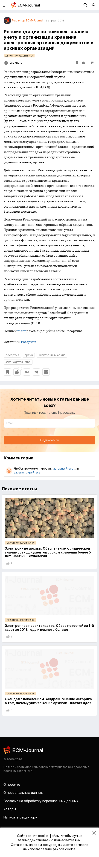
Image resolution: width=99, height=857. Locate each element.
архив (29, 355)
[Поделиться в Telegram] (36, 372)
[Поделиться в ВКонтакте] (26, 372)
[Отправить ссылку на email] (46, 372)
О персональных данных (23, 793)
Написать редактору (20, 817)
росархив (12, 355)
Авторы (9, 809)
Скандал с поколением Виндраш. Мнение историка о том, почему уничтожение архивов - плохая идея (48, 701)
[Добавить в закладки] (7, 372)
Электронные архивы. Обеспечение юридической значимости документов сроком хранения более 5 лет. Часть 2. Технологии (48, 552)
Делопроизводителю (19, 55)
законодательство (18, 362)
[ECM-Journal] (23, 750)
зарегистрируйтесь (27, 472)
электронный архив (51, 355)
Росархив (28, 342)
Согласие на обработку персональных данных (40, 801)
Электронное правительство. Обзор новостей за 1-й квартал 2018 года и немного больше (49, 627)
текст (21, 331)
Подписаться (49, 440)
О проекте (11, 784)
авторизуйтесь (63, 468)
